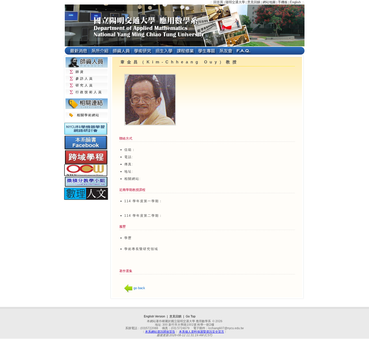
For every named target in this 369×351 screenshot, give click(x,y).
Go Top (191, 316)
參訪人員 (85, 78)
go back (139, 288)
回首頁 (218, 2)
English (295, 2)
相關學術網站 (88, 115)
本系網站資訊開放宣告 (160, 331)
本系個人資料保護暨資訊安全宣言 (201, 331)
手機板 (283, 2)
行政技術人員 (89, 92)
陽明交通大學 (235, 2)
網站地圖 (269, 2)
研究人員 (85, 85)
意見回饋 (253, 2)
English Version (154, 316)
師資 (80, 72)
